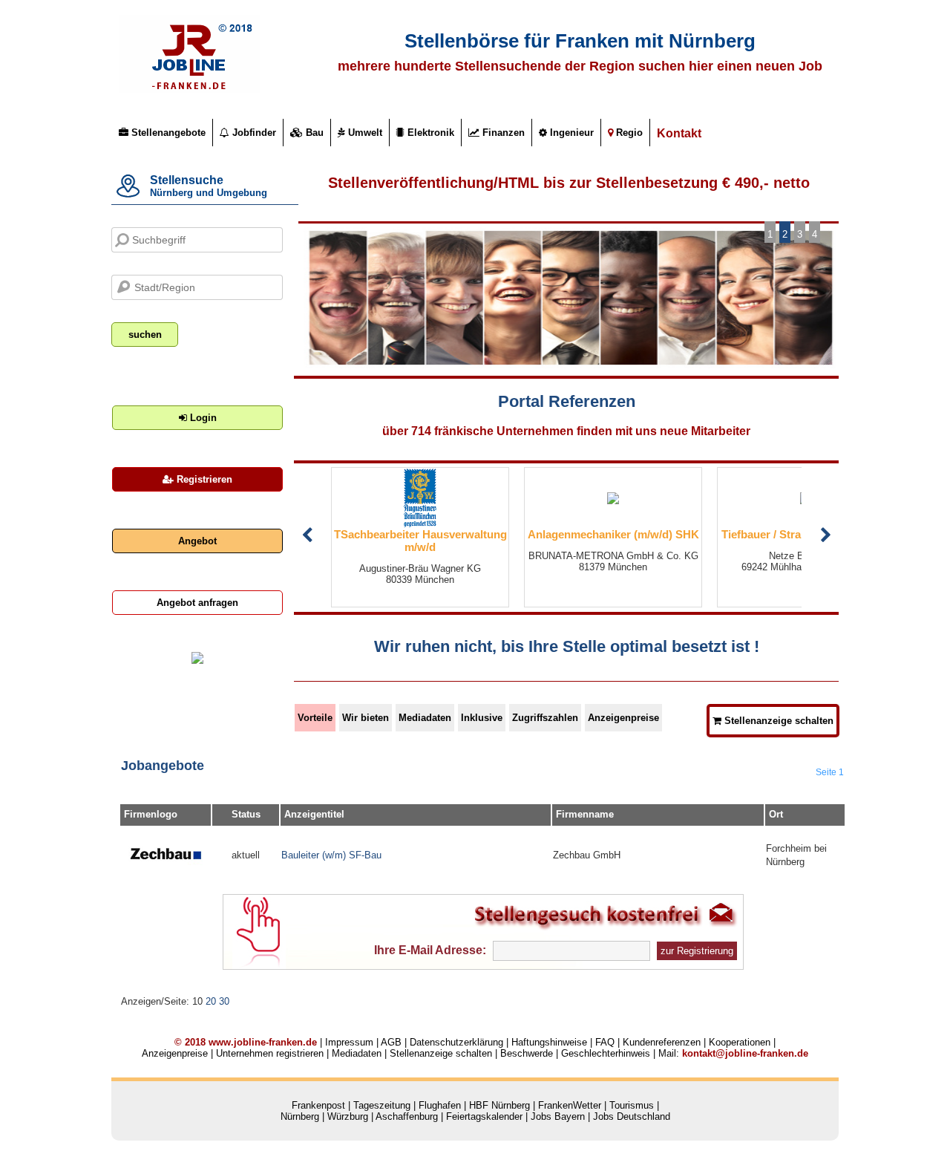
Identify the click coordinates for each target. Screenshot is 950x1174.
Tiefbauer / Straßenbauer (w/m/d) (720, 534)
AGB (391, 1042)
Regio (628, 132)
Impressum (349, 1042)
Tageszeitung (381, 1105)
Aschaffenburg (407, 1116)
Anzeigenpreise (623, 717)
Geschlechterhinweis (605, 1053)
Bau (313, 132)
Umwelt (363, 132)
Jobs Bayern (558, 1116)
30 (224, 1001)
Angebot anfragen (197, 602)
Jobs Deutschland (631, 1116)
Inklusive (481, 717)
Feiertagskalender (484, 1116)
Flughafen (440, 1105)
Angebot (197, 541)
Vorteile (315, 717)
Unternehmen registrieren (270, 1053)
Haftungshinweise (549, 1042)
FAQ (605, 1042)
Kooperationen (739, 1042)
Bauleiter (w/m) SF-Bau (331, 855)
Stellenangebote (167, 132)
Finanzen (502, 132)
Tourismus (631, 1105)
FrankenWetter (569, 1105)
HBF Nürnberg (499, 1105)
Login (202, 417)
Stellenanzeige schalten (777, 720)
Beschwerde (526, 1053)
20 (211, 1001)
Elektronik (429, 132)
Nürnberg (300, 1116)
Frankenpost (318, 1105)
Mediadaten (425, 717)
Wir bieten (365, 717)
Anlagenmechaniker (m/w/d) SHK (526, 534)
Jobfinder (252, 132)
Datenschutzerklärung (456, 1042)
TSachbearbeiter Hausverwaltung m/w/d (333, 540)
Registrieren (203, 479)
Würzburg (347, 1116)
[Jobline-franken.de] (189, 89)
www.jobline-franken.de (263, 1042)
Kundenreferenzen (662, 1042)
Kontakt (679, 133)
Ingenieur (570, 132)
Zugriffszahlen (545, 717)
